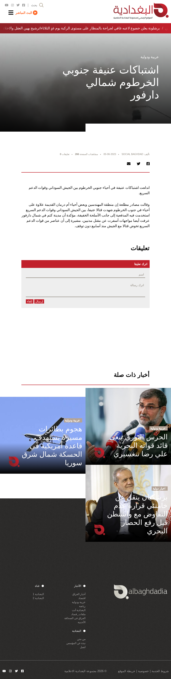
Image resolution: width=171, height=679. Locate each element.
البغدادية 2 (38, 598)
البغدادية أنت (79, 610)
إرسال (39, 301)
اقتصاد (82, 598)
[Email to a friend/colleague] (128, 164)
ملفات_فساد (78, 614)
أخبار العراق (79, 594)
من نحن (81, 639)
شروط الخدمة (160, 671)
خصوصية (143, 671)
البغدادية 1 (38, 594)
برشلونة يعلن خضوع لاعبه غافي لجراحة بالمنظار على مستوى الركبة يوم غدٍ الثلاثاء (99, 28)
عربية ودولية (79, 602)
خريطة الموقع (126, 671)
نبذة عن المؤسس (76, 643)
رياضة (82, 606)
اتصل (83, 647)
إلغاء (29, 301)
